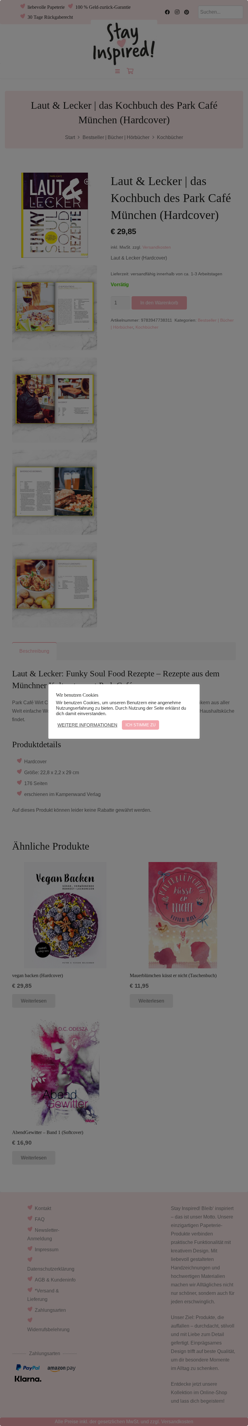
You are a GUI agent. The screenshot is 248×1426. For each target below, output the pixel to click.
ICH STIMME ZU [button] (140, 725)
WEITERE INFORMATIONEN (87, 725)
